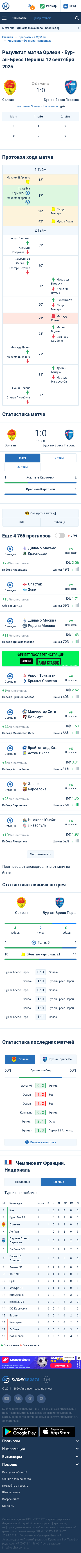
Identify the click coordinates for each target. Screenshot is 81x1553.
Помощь (9, 1464)
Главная (7, 37)
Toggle (60, 535)
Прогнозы (11, 1441)
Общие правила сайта (16, 1479)
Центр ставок (42, 18)
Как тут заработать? (14, 1472)
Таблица (59, 522)
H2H (21, 522)
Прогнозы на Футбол (32, 37)
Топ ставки (19, 18)
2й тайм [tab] (22, 466)
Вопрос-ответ (10, 1499)
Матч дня (31, 28)
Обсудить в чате (38, 513)
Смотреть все (39, 854)
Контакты (8, 1505)
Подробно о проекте (15, 1485)
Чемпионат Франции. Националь (30, 40)
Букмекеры (12, 1457)
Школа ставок (11, 1492)
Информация (13, 1449)
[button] (30, 6)
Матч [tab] (22, 457)
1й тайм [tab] (58, 457)
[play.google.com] (20, 1432)
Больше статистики (43, 1142)
